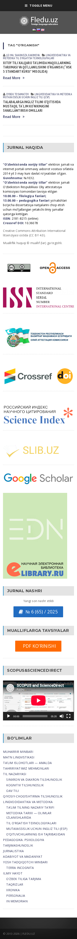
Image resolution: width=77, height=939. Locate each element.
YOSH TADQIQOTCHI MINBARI (25, 862)
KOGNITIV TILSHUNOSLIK (24, 785)
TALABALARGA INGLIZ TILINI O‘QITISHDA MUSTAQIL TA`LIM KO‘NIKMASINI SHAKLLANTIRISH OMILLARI (31, 106)
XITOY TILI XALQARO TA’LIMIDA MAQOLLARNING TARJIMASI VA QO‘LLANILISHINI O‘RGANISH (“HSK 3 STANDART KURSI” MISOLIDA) (37, 67)
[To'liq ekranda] (68, 716)
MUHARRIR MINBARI (18, 752)
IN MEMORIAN (16, 901)
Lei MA (10, 55)
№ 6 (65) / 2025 (40, 612)
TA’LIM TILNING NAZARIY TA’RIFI (30, 807)
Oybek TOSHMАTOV (17, 94)
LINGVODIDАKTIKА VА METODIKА (53, 94)
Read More (11, 78)
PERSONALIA (15, 896)
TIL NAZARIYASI (14, 774)
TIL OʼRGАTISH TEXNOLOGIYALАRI (35, 58)
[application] (38, 700)
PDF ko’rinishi (38, 646)
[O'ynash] (8, 716)
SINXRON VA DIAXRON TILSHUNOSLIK (34, 779)
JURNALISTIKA (13, 851)
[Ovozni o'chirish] (61, 716)
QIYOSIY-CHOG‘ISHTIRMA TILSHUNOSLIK (32, 796)
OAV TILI (12, 791)
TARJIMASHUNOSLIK (18, 845)
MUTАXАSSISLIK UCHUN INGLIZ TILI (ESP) (26, 97)
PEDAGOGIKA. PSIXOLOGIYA (23, 840)
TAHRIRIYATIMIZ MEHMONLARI (26, 768)
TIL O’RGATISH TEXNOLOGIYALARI (31, 823)
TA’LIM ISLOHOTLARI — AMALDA (27, 763)
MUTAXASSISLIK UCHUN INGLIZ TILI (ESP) (36, 829)
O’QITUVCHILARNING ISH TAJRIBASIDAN (35, 834)
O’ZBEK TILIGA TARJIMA (23, 879)
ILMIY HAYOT (12, 873)
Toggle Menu (41, 5)
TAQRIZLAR (14, 884)
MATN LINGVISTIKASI (18, 757)
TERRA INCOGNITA (20, 868)
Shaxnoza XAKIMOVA (27, 55)
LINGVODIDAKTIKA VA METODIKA (28, 802)
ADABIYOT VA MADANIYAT (22, 856)
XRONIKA (12, 890)
